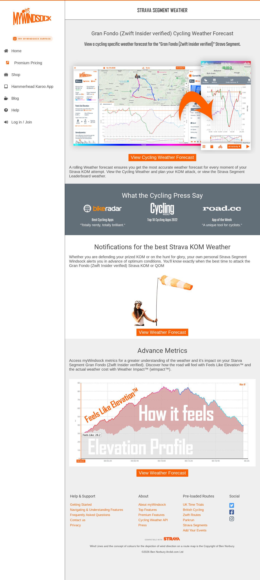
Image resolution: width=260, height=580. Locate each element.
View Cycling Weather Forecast (162, 157)
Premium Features (151, 515)
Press (142, 525)
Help (15, 110)
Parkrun (188, 520)
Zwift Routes (192, 515)
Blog (15, 98)
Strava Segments (195, 525)
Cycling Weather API (153, 520)
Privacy (75, 525)
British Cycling (193, 510)
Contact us (77, 520)
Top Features (147, 510)
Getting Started (81, 504)
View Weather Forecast (162, 332)
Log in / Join (21, 122)
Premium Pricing (28, 63)
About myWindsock (152, 504)
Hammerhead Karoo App (32, 86)
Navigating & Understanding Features (96, 510)
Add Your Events (195, 530)
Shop (15, 75)
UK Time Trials (193, 504)
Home (16, 51)
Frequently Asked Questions (90, 515)
